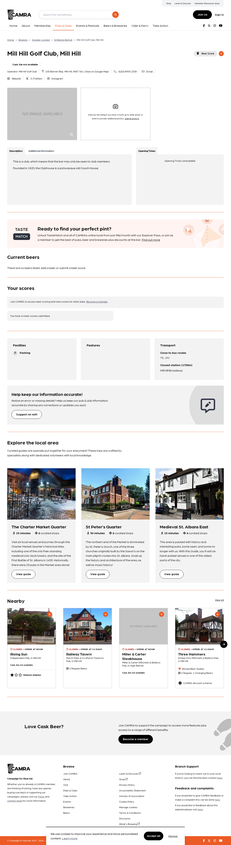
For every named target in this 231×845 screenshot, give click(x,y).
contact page (14, 800)
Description (16, 150)
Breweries (69, 807)
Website (16, 78)
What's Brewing (128, 823)
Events (67, 801)
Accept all (153, 836)
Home (10, 39)
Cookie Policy (126, 801)
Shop (168, 3)
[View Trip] (41, 494)
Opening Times (146, 150)
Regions (23, 39)
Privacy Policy (127, 784)
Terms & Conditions (130, 812)
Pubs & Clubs (70, 790)
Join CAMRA (70, 773)
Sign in (219, 14)
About (66, 779)
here (219, 777)
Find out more (151, 239)
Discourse (124, 818)
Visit (65, 784)
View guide (23, 574)
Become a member (97, 301)
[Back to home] (19, 15)
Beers (66, 812)
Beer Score (208, 53)
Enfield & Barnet (63, 39)
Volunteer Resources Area (206, 3)
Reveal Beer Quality (192, 668)
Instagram (57, 78)
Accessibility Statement (132, 790)
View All (219, 599)
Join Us (202, 14)
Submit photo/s (132, 118)
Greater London (41, 39)
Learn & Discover (183, 3)
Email (149, 71)
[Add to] (221, 53)
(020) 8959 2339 (127, 71)
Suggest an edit (26, 414)
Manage (173, 836)
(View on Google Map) (96, 71)
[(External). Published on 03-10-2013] (31, 648)
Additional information (41, 150)
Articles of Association (131, 795)
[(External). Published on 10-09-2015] (87, 648)
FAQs (41, 796)
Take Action (70, 795)
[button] (223, 644)
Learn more (69, 838)
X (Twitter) (36, 78)
